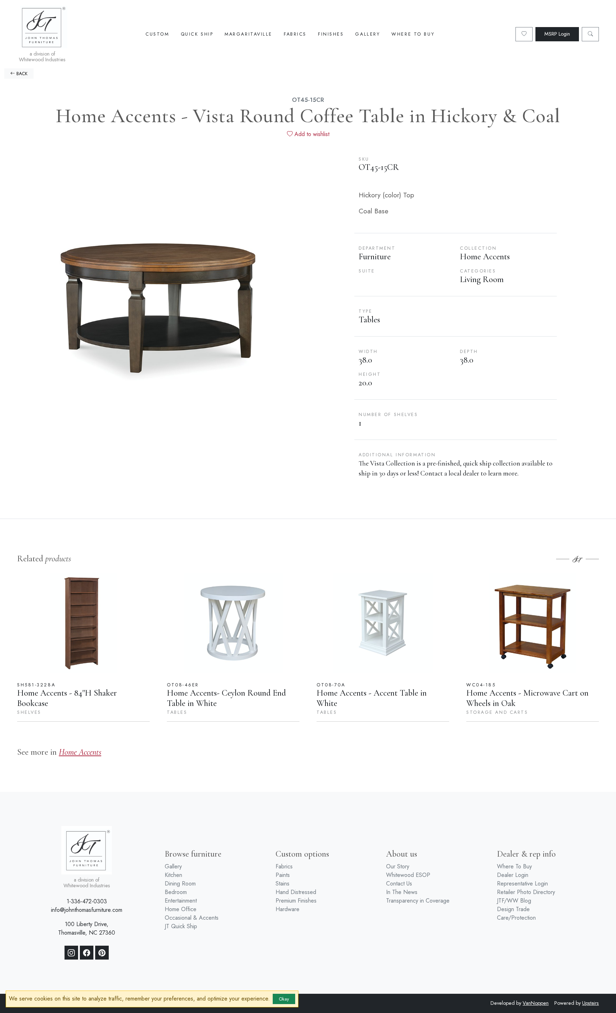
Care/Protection (516, 918)
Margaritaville (248, 34)
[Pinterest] (102, 953)
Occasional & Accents (192, 918)
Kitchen (173, 875)
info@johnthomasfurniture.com (86, 910)
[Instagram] (71, 953)
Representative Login (522, 883)
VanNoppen (536, 1003)
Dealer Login (512, 875)
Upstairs (590, 1003)
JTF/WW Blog (514, 901)
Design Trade (513, 909)
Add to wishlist (311, 134)
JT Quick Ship (181, 926)
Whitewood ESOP (408, 875)
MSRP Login (557, 33)
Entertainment (181, 901)
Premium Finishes (296, 901)
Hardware (287, 909)
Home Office (180, 909)
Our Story (397, 866)
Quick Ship (197, 34)
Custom (157, 34)
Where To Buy (413, 34)
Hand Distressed (296, 892)
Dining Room (180, 883)
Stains (282, 883)
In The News (401, 892)
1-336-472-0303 (87, 901)
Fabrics (295, 34)
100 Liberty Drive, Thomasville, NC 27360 (86, 928)
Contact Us (399, 883)
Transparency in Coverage (418, 901)
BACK (21, 73)
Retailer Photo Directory (526, 892)
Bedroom (176, 892)
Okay (284, 999)
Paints (283, 875)
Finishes (331, 34)
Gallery (367, 34)
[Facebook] (86, 953)
